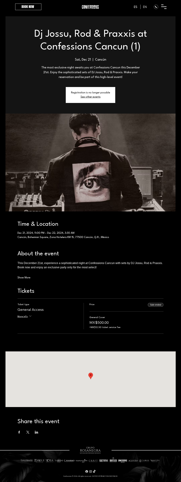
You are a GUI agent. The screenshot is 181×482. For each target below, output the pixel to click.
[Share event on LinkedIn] (36, 432)
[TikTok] (94, 471)
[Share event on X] (28, 432)
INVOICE (110, 476)
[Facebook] (86, 471)
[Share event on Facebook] (19, 432)
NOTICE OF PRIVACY (99, 476)
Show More (23, 277)
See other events (91, 97)
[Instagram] (90, 471)
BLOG (116, 476)
